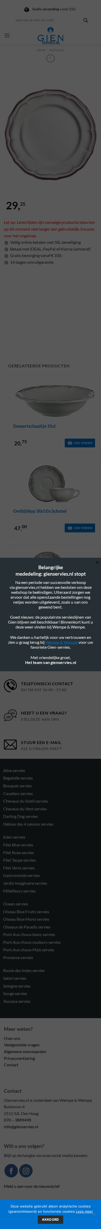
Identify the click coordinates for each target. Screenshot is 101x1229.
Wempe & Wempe (61, 642)
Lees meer (84, 1211)
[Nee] (94, 1216)
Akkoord (50, 1219)
